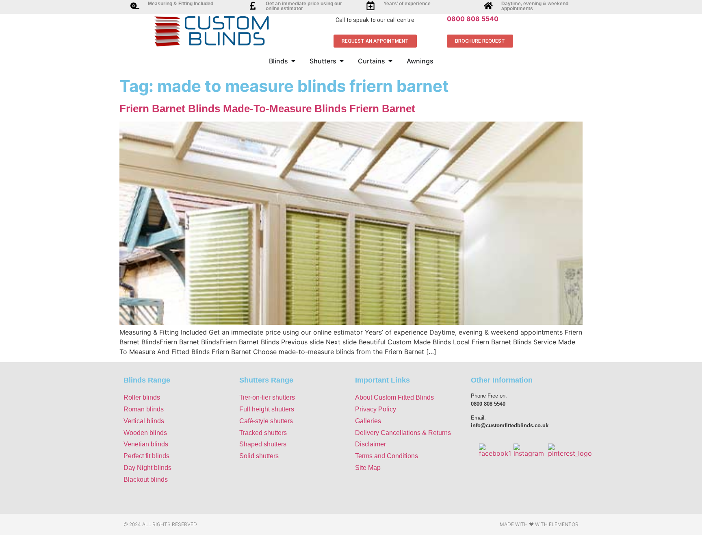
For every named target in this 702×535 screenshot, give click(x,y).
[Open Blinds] (293, 61)
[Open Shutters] (341, 61)
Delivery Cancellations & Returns (403, 432)
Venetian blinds (146, 444)
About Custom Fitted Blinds (394, 397)
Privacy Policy (375, 409)
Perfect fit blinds (146, 455)
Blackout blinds (146, 479)
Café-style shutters (266, 421)
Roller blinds (142, 397)
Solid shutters (259, 455)
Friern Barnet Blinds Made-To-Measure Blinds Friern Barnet (267, 108)
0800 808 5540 (472, 19)
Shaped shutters (262, 444)
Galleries (368, 421)
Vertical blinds (144, 421)
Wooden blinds (145, 432)
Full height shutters (266, 409)
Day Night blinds (147, 467)
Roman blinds (144, 409)
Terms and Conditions (386, 455)
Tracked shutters (263, 432)
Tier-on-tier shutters (267, 397)
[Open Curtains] (390, 61)
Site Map (368, 467)
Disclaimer (370, 444)
